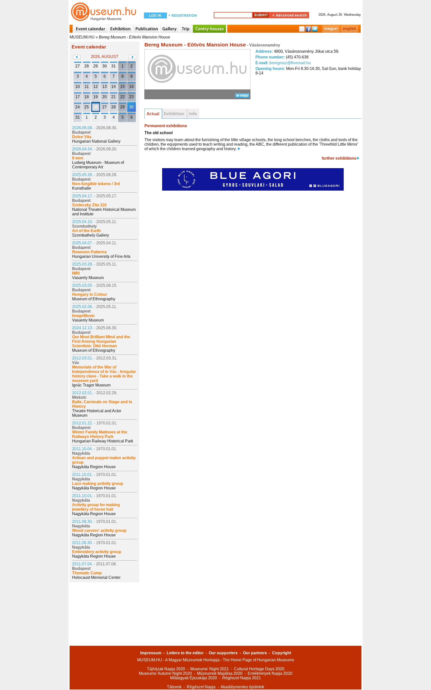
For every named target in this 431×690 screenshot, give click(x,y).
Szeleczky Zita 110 (89, 205)
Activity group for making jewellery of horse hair (96, 507)
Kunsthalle (81, 188)
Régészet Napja (201, 687)
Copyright (281, 653)
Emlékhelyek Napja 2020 (270, 673)
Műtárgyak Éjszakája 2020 (193, 678)
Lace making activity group (97, 483)
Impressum (150, 653)
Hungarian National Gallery (96, 141)
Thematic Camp (87, 573)
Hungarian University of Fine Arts (101, 256)
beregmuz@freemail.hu (290, 63)
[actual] (153, 114)
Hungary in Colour (89, 294)
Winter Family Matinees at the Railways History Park (99, 434)
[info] (193, 114)
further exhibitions (339, 158)
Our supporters (223, 653)
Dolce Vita (81, 137)
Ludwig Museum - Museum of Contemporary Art (98, 164)
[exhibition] (174, 114)
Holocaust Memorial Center (96, 577)
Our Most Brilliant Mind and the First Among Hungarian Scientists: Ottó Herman (101, 341)
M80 (76, 273)
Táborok (174, 687)
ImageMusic (83, 316)
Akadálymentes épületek (242, 687)
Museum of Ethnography (93, 299)
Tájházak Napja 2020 (166, 669)
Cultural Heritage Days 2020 (259, 669)
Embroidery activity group (96, 552)
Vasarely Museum (88, 278)
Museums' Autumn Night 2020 (165, 673)
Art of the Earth (86, 231)
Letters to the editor (185, 653)
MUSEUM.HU (82, 37)
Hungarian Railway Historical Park (102, 441)
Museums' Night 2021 (209, 669)
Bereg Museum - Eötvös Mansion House (134, 37)
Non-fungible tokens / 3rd (96, 184)
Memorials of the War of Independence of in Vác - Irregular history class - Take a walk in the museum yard (104, 374)
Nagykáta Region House (94, 467)
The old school (158, 133)
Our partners (255, 653)
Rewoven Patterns (89, 252)
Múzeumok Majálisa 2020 (219, 673)
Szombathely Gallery (90, 235)
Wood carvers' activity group (99, 530)
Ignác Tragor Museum (91, 385)
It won (77, 158)
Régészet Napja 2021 (241, 678)
